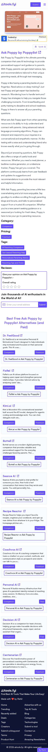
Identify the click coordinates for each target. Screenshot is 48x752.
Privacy (28, 735)
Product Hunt (7, 739)
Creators (5, 726)
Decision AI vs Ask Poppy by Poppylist (24, 643)
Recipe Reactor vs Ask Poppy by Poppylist (19, 536)
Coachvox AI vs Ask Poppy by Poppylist (24, 573)
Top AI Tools (31, 709)
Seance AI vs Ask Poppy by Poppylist (24, 499)
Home (4, 704)
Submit (36, 4)
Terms (4, 735)
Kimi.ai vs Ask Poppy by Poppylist (24, 429)
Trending (5, 709)
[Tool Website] (21, 335)
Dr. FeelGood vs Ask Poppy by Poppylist (24, 359)
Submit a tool (31, 726)
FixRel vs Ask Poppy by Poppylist (24, 394)
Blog (27, 713)
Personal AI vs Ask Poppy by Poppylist (24, 608)
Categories (30, 717)
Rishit (19, 699)
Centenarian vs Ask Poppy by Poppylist (24, 678)
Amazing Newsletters (35, 739)
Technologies (31, 722)
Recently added (8, 713)
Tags (3, 722)
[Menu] (44, 4)
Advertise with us (33, 704)
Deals (4, 717)
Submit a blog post (10, 730)
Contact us (30, 730)
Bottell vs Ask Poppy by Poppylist (24, 464)
